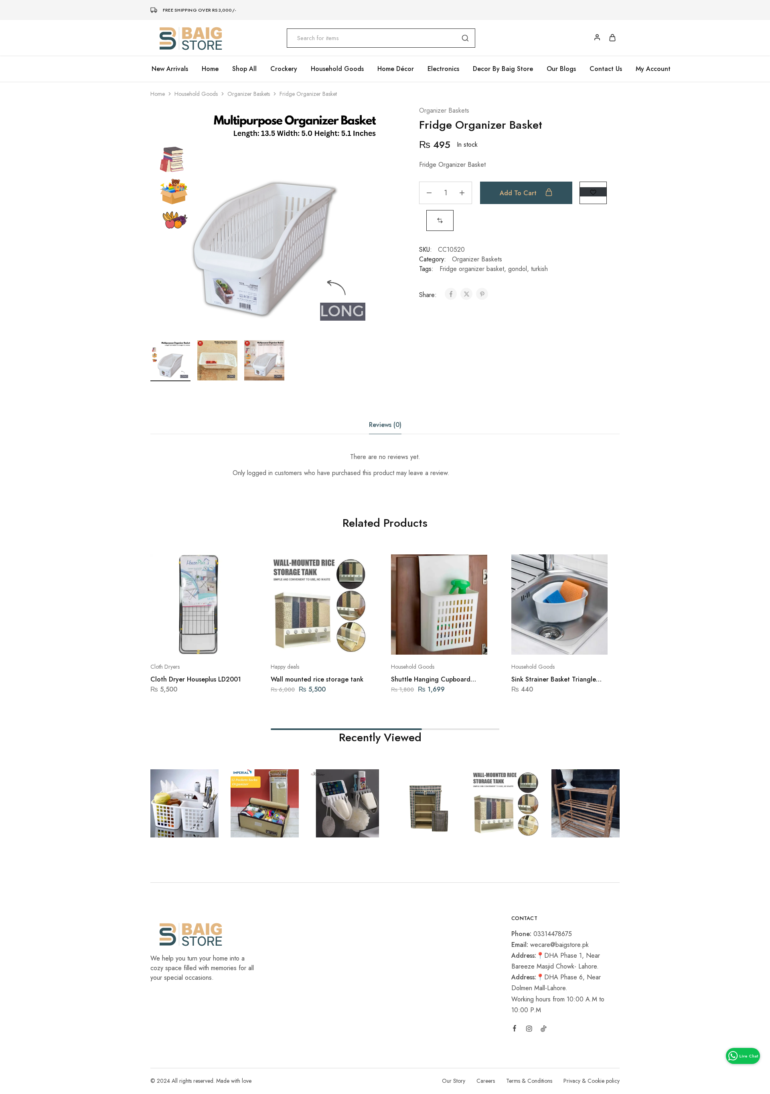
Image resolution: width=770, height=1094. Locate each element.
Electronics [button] (443, 69)
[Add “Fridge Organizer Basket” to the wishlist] (593, 191)
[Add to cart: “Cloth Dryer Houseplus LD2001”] (177, 643)
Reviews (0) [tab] (385, 424)
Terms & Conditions (529, 1081)
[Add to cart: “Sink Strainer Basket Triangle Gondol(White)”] (538, 643)
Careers (485, 1081)
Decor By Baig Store (503, 69)
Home (210, 69)
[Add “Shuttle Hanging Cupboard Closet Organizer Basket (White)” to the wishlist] (459, 643)
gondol (517, 268)
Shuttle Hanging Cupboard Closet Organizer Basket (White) (438, 679)
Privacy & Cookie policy (591, 1081)
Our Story (453, 1081)
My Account (653, 69)
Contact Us (606, 69)
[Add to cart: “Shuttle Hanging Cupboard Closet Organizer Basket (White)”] (418, 643)
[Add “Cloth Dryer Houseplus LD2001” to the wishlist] (218, 643)
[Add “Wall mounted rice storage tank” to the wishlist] (339, 643)
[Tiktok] (543, 1030)
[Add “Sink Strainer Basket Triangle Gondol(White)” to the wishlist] (579, 643)
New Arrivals (170, 69)
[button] (440, 220)
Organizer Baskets (248, 94)
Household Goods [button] (337, 69)
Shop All (244, 69)
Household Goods (196, 94)
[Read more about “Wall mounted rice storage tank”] (298, 643)
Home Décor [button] (395, 69)
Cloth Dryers (165, 667)
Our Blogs (561, 69)
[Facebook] (514, 1029)
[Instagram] (529, 1030)
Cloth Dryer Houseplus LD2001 (195, 679)
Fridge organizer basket (472, 268)
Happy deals (285, 667)
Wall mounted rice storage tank (317, 679)
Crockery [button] (283, 69)
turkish (539, 268)
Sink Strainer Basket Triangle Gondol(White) (553, 679)
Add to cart (519, 193)
